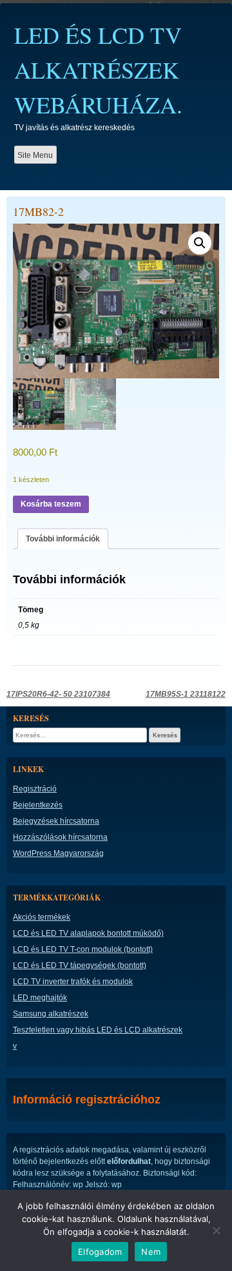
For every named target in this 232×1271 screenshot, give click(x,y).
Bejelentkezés (38, 805)
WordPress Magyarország (58, 853)
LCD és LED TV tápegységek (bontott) (79, 965)
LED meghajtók (40, 997)
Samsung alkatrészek (50, 1013)
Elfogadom (100, 1252)
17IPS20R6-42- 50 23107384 (58, 694)
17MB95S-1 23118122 (186, 694)
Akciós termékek (41, 917)
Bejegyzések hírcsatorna (56, 821)
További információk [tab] (63, 538)
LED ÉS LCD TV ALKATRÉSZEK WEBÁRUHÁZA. (98, 69)
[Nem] (215, 1230)
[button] (199, 243)
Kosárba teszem (51, 504)
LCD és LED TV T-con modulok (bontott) (83, 949)
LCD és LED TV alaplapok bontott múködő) (88, 933)
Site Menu (35, 155)
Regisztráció (35, 788)
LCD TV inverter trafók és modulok (73, 981)
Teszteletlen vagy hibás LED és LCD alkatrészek (97, 1029)
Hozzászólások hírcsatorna (60, 837)
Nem (150, 1252)
